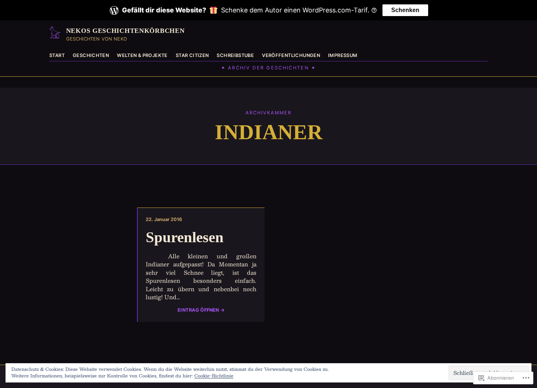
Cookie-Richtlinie (213, 375)
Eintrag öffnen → (201, 310)
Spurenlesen (185, 237)
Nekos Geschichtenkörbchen (125, 30)
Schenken (405, 10)
